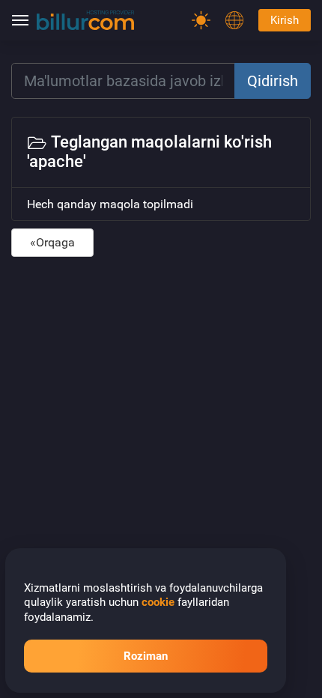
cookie (158, 602)
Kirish (284, 20)
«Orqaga (52, 242)
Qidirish (272, 81)
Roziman (146, 656)
